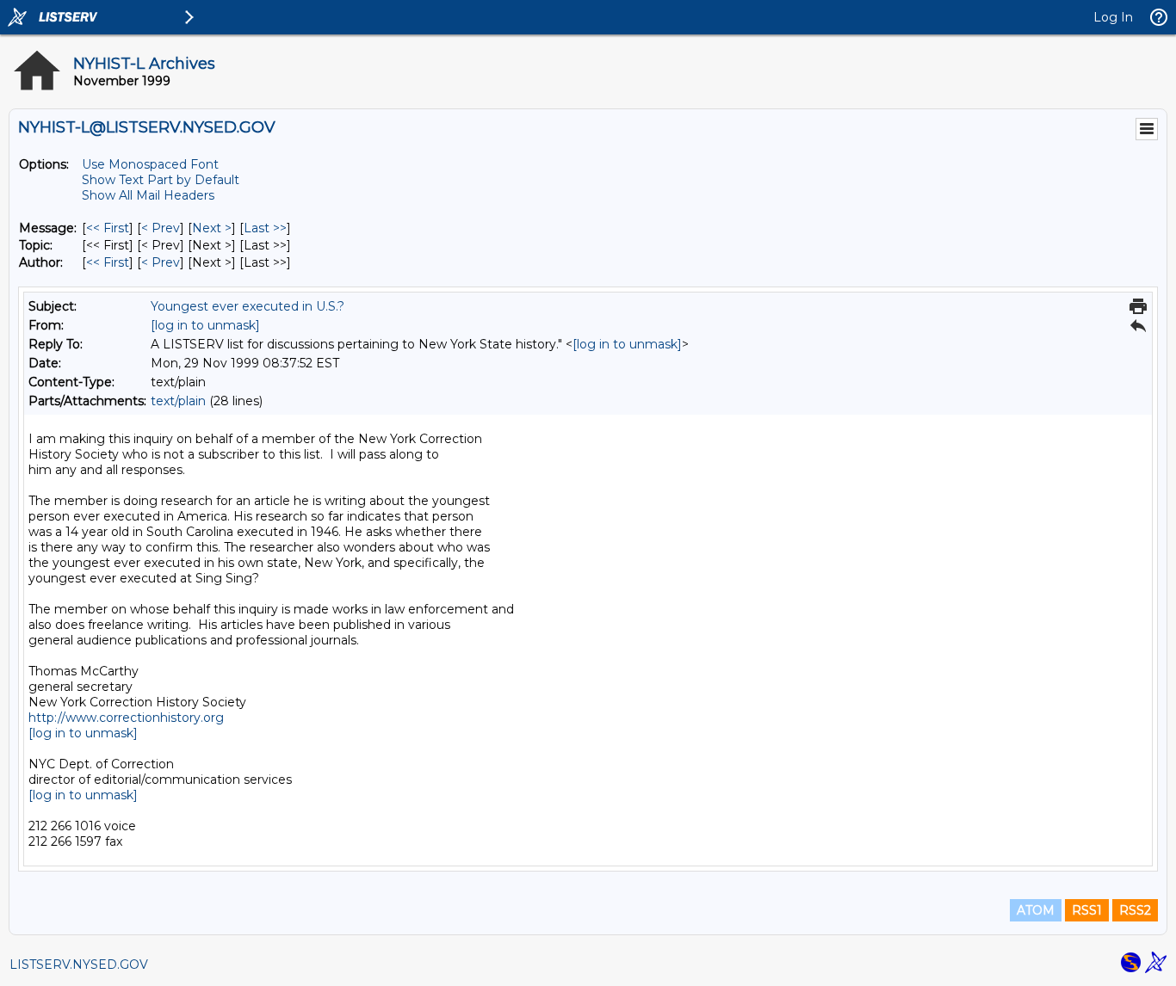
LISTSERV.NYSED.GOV (78, 964)
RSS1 (1087, 910)
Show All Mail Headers (148, 195)
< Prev (160, 228)
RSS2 (1135, 910)
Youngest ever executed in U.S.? (247, 306)
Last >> (265, 228)
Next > (212, 228)
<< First (107, 228)
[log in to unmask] (205, 325)
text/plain (178, 401)
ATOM (1036, 910)
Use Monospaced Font (150, 164)
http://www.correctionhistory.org (126, 717)
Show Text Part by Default (160, 180)
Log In (1113, 17)
